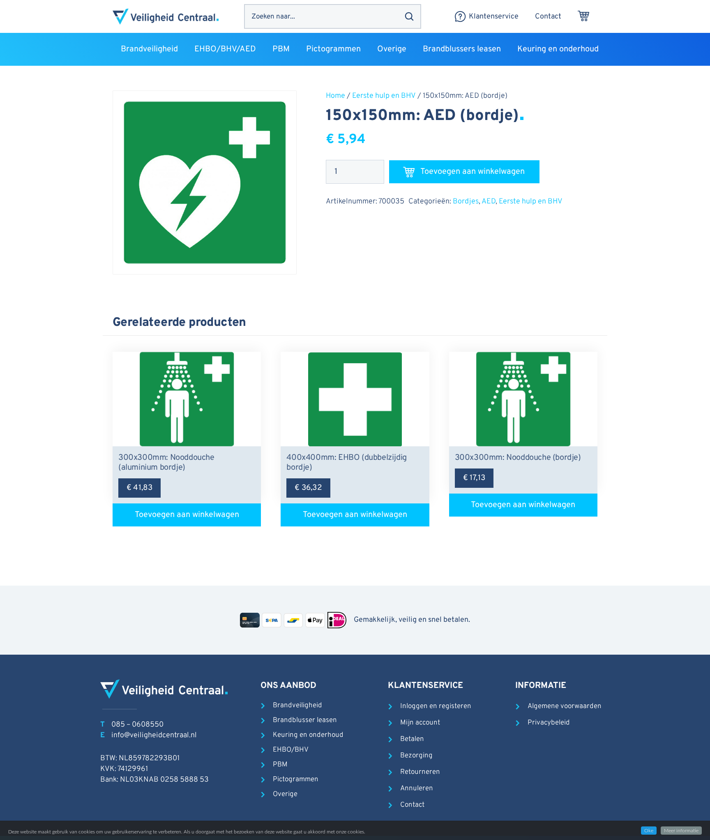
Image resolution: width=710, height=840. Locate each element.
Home (335, 96)
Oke (648, 830)
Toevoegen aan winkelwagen (472, 171)
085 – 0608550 (137, 724)
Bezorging (416, 755)
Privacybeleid (549, 722)
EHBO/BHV (291, 750)
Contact (412, 805)
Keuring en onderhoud (308, 735)
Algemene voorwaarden (565, 706)
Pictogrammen (295, 779)
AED (489, 201)
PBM (280, 764)
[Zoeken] (409, 16)
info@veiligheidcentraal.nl (154, 735)
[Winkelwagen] (583, 16)
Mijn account (420, 722)
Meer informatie (681, 830)
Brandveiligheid (297, 705)
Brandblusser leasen (305, 720)
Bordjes (466, 201)
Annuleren (416, 788)
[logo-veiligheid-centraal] (166, 17)
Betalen (412, 739)
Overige (285, 794)
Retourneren (420, 772)
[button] (183, 49)
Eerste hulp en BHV (384, 96)
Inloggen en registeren (435, 706)
